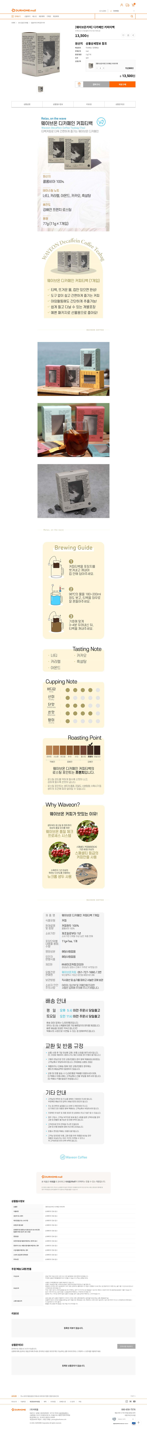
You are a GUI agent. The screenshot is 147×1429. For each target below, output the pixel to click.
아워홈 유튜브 (134, 1401)
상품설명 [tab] (27, 104)
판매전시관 (63, 1402)
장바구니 (96, 84)
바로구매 (122, 84)
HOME (13, 23)
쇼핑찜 (123, 35)
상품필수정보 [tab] (58, 104)
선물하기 (27, 16)
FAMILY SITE (122, 1419)
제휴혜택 (42, 16)
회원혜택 (56, 16)
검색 (132, 16)
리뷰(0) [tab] (89, 104)
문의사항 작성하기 (126, 1346)
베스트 (34, 16)
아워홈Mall (24, 10)
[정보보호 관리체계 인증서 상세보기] (114, 1419)
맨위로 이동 (138, 1423)
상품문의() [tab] (120, 104)
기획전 (49, 16)
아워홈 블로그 (130, 1401)
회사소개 (14, 1402)
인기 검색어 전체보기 (134, 11)
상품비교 (128, 35)
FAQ (80, 1402)
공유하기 (133, 35)
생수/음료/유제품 (23, 23)
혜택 (45, 1402)
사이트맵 (52, 1402)
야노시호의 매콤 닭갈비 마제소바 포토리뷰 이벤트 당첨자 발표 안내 (39, 1396)
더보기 (132, 1396)
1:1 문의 (72, 1402)
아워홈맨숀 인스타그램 (127, 1401)
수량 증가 (103, 68)
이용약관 (23, 1402)
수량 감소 (97, 68)
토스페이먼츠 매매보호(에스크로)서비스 (119, 1423)
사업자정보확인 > (64, 1413)
